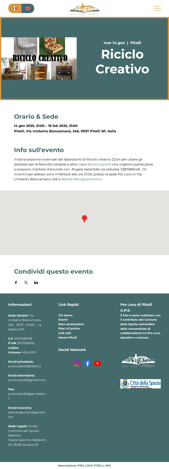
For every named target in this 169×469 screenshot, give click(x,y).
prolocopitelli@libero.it (24, 366)
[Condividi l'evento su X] (26, 282)
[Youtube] (98, 363)
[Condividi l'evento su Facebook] (16, 282)
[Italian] (14, 8)
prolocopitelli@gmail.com (27, 380)
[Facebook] (87, 363)
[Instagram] (77, 363)
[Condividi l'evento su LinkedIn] (36, 282)
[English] (27, 8)
